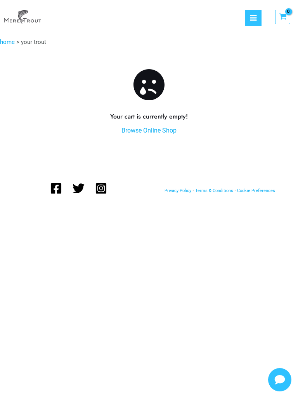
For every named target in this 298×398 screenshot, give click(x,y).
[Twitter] (79, 188)
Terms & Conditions (214, 190)
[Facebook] (56, 188)
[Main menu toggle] (253, 18)
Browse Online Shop (149, 130)
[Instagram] (101, 188)
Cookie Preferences (256, 190)
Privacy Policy (178, 190)
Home (7, 41)
